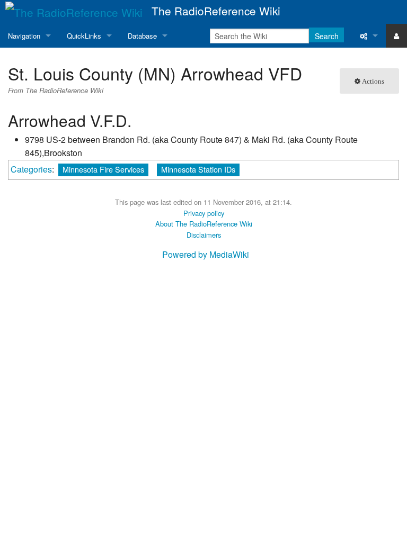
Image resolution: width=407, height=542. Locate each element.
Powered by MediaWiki (205, 254)
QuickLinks (84, 36)
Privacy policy (203, 213)
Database (142, 36)
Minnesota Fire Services (103, 169)
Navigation (24, 36)
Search (327, 36)
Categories (31, 169)
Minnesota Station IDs (198, 169)
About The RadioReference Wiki (203, 224)
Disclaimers (204, 235)
